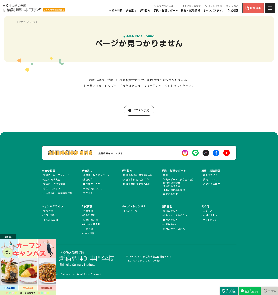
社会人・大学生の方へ (175, 215)
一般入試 (88, 229)
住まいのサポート (172, 194)
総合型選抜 (89, 215)
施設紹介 (88, 179)
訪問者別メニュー (166, 6)
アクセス (234, 6)
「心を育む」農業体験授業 (57, 193)
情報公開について (92, 188)
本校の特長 (116, 10)
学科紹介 (145, 10)
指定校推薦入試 (91, 224)
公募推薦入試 (90, 220)
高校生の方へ (170, 211)
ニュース (207, 211)
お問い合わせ (193, 6)
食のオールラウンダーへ (56, 175)
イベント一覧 (130, 211)
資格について (210, 175)
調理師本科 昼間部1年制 (136, 179)
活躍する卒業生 (211, 184)
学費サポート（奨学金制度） (179, 179)
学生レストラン (51, 188)
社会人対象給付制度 (174, 189)
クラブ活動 (49, 215)
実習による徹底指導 (54, 184)
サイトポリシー (211, 220)
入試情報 (233, 10)
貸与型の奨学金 (171, 186)
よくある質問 (215, 6)
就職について (210, 179)
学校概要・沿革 (91, 184)
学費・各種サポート (165, 10)
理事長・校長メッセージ (96, 175)
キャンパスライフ (214, 10)
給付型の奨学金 (171, 183)
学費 (165, 175)
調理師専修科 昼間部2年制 (138, 175)
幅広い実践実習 (51, 179)
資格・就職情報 (190, 10)
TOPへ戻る (141, 110)
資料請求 (255, 7)
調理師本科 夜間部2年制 (136, 184)
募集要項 (88, 211)
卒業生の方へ (170, 224)
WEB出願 (88, 233)
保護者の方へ (170, 220)
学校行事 (48, 211)
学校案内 (131, 10)
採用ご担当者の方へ (174, 229)
